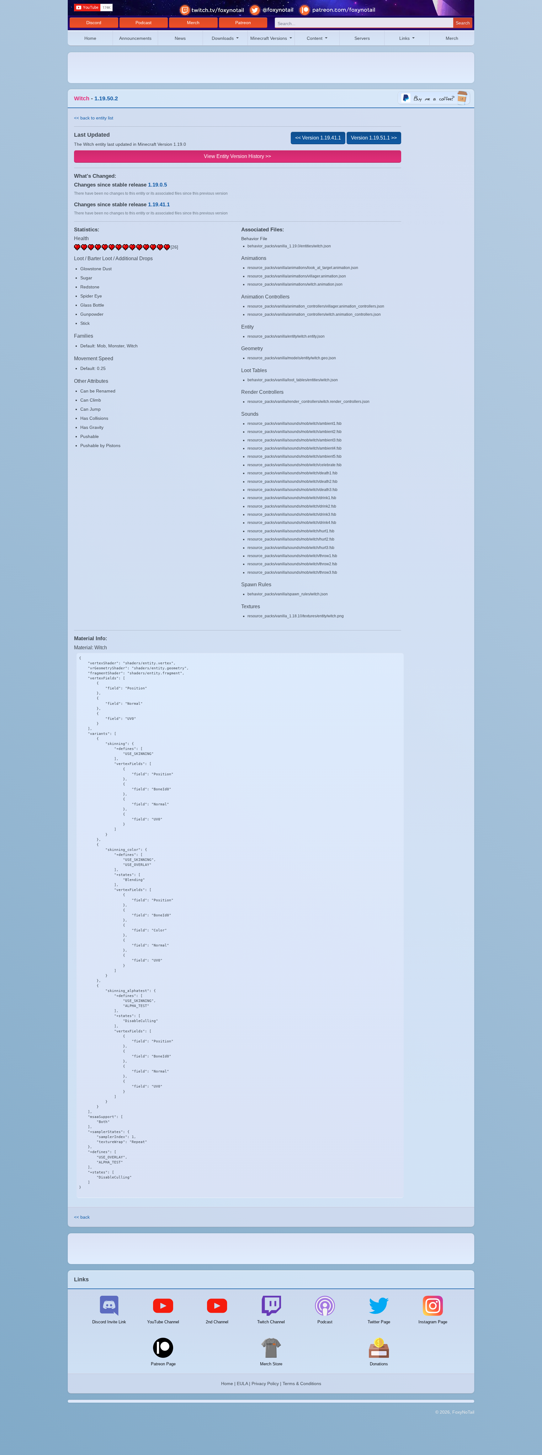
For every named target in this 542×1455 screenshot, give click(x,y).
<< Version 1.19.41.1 (318, 137)
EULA (242, 1383)
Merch (193, 22)
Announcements (135, 38)
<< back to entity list (93, 117)
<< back (82, 1217)
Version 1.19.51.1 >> (374, 137)
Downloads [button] (223, 38)
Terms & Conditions (302, 1383)
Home (90, 38)
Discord (93, 22)
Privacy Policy (265, 1383)
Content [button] (315, 38)
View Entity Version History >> (237, 156)
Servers (362, 38)
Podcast (143, 22)
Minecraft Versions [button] (269, 38)
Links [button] (405, 38)
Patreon (243, 22)
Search (463, 22)
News (180, 38)
